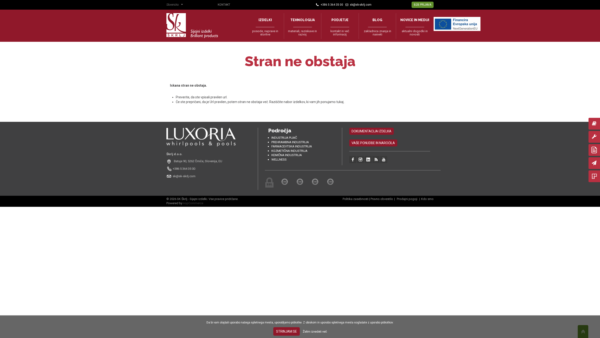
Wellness (279, 159)
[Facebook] (352, 159)
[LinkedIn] (368, 159)
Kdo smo (427, 199)
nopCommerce (193, 203)
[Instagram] (360, 159)
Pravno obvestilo (382, 199)
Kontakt (224, 4)
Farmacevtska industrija (291, 146)
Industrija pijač (284, 137)
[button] (175, 5)
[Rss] (375, 159)
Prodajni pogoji (407, 199)
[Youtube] (383, 159)
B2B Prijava (422, 4)
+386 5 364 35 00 (184, 168)
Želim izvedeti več (315, 331)
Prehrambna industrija (290, 142)
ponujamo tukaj (332, 102)
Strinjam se (286, 331)
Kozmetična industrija (289, 151)
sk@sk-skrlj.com (184, 176)
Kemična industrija (286, 155)
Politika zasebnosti (355, 199)
